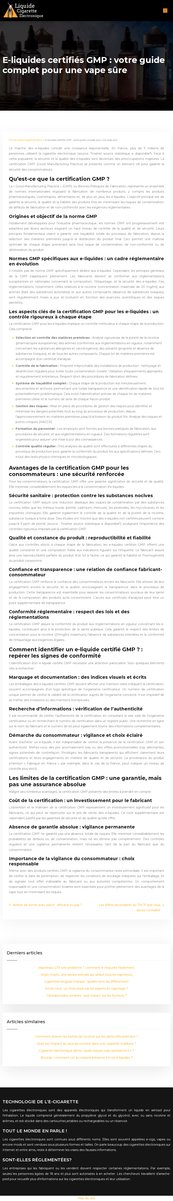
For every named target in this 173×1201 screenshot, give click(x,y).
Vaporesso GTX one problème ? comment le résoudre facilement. (86, 968)
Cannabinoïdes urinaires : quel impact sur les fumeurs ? (86, 995)
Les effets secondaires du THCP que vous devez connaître (129, 907)
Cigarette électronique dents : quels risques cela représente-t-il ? (86, 1051)
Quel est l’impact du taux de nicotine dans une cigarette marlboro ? (86, 1044)
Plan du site (86, 1198)
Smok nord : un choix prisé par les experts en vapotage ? (86, 988)
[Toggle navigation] (165, 11)
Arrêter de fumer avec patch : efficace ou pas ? (47, 905)
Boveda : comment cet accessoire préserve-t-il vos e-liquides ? (87, 1058)
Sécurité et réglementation (28, 140)
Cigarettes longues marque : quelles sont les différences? (86, 981)
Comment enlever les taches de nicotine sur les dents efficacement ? (86, 1036)
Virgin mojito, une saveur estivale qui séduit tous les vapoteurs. (87, 975)
